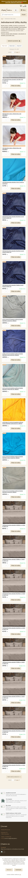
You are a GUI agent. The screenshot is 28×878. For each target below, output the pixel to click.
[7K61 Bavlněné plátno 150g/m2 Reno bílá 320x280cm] (14, 135)
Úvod (2, 18)
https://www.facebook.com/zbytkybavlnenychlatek (12, 849)
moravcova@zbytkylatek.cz (10, 838)
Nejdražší (19, 46)
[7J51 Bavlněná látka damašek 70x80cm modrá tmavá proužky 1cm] (14, 272)
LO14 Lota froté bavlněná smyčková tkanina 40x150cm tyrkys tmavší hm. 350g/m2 (12, 457)
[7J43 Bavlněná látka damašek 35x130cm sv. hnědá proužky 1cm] (14, 718)
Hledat (24, 14)
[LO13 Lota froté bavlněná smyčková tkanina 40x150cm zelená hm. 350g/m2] (14, 478)
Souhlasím (18, 870)
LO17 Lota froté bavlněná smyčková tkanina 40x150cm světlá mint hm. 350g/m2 (12, 388)
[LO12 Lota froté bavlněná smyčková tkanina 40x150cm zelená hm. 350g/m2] (14, 306)
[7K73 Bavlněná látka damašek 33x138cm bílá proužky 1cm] (14, 67)
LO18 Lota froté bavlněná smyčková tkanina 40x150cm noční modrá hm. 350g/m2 (12, 354)
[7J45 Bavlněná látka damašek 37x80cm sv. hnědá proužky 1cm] (14, 649)
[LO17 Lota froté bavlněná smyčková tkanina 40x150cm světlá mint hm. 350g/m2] (14, 375)
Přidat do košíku (15, 85)
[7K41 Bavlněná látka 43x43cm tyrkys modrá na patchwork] (14, 169)
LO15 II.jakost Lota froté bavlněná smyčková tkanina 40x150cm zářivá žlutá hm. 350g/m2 (12, 423)
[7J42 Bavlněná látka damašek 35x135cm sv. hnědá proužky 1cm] (14, 752)
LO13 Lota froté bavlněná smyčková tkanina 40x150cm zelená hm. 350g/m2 (12, 491)
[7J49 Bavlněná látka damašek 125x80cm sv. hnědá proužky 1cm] (14, 512)
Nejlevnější (12, 46)
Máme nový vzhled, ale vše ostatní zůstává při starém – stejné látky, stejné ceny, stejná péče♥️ (14, 2)
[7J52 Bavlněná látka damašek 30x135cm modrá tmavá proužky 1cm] (14, 238)
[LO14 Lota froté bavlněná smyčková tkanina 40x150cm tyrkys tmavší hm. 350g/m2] (14, 444)
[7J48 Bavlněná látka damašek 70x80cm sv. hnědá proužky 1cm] (14, 546)
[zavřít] (26, 1)
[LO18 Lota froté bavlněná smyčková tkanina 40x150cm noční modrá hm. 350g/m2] (14, 341)
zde (20, 874)
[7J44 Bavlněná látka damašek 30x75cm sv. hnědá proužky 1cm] (14, 683)
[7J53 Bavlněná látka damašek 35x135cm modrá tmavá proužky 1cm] (14, 204)
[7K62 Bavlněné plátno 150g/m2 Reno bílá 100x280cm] (14, 101)
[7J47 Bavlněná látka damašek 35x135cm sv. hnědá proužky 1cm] (14, 581)
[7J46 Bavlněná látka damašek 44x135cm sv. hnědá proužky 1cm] (14, 615)
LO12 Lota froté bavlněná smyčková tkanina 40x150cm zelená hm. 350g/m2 (12, 320)
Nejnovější (4, 46)
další (17, 52)
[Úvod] (6, 10)
